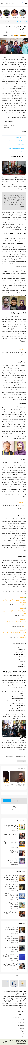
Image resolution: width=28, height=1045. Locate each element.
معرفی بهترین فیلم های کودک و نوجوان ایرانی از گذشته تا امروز (11, 844)
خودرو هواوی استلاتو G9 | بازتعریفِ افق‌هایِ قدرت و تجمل (7, 17)
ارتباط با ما (21, 1031)
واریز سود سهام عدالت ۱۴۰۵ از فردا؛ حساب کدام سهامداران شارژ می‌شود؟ (11, 895)
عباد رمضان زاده (22, 637)
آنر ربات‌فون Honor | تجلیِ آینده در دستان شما (23, 17)
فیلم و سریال (19, 21)
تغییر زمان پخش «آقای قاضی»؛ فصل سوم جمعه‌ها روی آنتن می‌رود (11, 929)
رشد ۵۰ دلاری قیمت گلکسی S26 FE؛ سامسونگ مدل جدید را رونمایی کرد (10, 947)
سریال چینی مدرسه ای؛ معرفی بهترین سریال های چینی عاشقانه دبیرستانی (11, 860)
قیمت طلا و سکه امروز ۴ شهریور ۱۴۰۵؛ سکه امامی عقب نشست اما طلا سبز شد (11, 886)
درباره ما (22, 1034)
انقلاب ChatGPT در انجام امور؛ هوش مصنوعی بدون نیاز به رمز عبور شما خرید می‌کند (10, 956)
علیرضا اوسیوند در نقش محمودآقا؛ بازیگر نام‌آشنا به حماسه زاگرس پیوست (11, 938)
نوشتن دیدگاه (7, 801)
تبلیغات (22, 1036)
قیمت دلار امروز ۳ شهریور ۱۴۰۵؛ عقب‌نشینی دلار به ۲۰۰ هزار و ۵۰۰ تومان (11, 905)
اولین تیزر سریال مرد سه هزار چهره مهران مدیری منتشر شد (18, 784)
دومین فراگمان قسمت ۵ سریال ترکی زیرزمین (15, 17)
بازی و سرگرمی (20, 1025)
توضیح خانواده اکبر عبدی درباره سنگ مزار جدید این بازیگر (10, 913)
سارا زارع (24, 32)
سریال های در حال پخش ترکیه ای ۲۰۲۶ (11, 835)
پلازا (24, 21)
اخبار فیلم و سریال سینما (18, 1017)
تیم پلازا (24, 616)
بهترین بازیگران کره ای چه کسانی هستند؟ (12, 852)
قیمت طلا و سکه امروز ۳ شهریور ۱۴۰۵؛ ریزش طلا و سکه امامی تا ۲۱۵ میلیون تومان (11, 877)
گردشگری (21, 1020)
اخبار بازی (21, 1014)
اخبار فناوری (21, 1011)
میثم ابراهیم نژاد (22, 605)
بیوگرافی (22, 1028)
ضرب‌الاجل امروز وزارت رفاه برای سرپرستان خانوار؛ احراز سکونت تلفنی (10, 966)
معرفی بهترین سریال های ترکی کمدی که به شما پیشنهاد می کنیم (11, 827)
